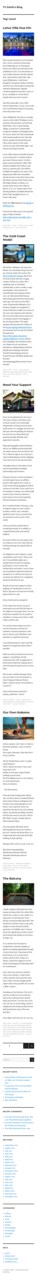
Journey (15, 1023)
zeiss (23, 1034)
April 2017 (9, 1159)
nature (5, 1032)
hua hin (25, 225)
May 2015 (9, 1185)
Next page (31, 1048)
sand (21, 868)
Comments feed (11, 1259)
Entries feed (10, 1256)
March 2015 (9, 1191)
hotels (20, 225)
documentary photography (17, 1025)
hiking (13, 1029)
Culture (8, 1213)
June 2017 (9, 1154)
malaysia (29, 1029)
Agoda (28, 203)
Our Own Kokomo (16, 712)
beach (5, 865)
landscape (6, 868)
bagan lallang (15, 372)
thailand (6, 227)
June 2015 (9, 1182)
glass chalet (7, 1029)
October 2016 (10, 1174)
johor (20, 865)
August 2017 (10, 1148)
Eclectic (8, 1216)
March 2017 (9, 1162)
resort (31, 225)
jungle (23, 1029)
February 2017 (10, 1165)
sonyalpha (13, 1034)
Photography (25, 863)
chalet (5, 1025)
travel (11, 227)
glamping (28, 1027)
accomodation (27, 1023)
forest (10, 1027)
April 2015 (9, 1188)
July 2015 (8, 1179)
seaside (29, 868)
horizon (15, 865)
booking (18, 701)
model (30, 372)
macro (12, 868)
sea (13, 374)
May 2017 (9, 1157)
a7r (21, 1023)
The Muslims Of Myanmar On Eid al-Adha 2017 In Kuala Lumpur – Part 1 (18, 1080)
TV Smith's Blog (12, 7)
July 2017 (8, 1151)
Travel (15, 225)
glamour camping (18, 1027)
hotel (18, 1029)
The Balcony (12, 878)
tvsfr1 (19, 1034)
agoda (24, 699)
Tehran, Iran (25, 1128)
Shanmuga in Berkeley (14, 1097)
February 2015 (10, 1194)
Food (7, 1219)
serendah (6, 1034)
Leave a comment (21, 227)
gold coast (23, 372)
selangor (18, 374)
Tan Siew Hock (11, 1117)
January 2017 (10, 1168)
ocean (5, 374)
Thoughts (9, 1233)
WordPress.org (11, 1262)
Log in (7, 1253)
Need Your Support (17, 384)
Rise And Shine (11, 1100)
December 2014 (11, 1197)
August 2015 (10, 1177)
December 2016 (11, 1171)
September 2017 (11, 1145)
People (18, 863)
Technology (10, 1231)
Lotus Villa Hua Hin (17, 28)
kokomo (25, 865)
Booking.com (8, 206)
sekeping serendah (18, 1032)
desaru (10, 865)
